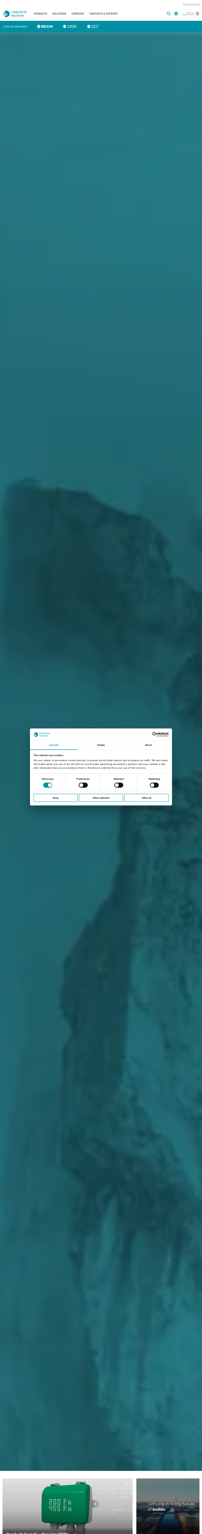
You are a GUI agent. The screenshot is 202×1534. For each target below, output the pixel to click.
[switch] (83, 785)
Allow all (146, 797)
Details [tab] (101, 745)
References (191, 5)
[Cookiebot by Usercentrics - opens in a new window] (155, 734)
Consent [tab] (53, 745)
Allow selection (101, 797)
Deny (56, 797)
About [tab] (148, 745)
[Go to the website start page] (16, 13)
